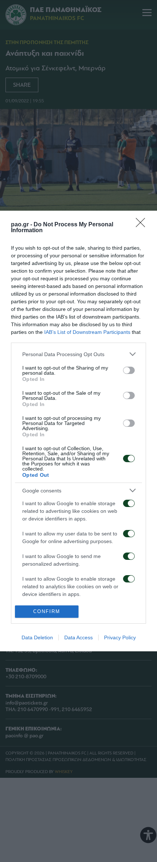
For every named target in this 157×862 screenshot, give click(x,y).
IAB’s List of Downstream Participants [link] (87, 332)
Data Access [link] (78, 637)
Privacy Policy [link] (120, 637)
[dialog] (78, 431)
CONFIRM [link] (46, 611)
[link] (143, 225)
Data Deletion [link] (37, 637)
